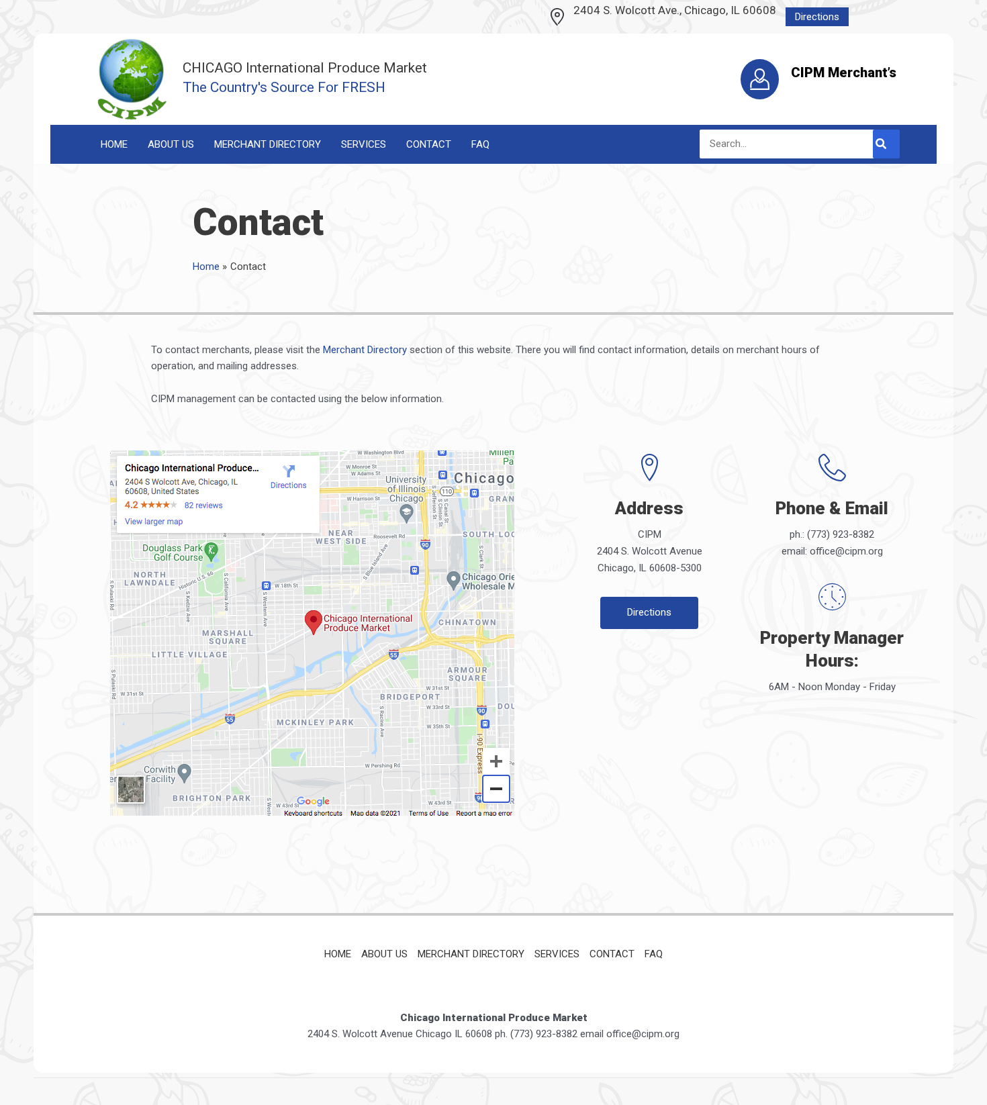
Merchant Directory (365, 350)
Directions (817, 17)
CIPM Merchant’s (843, 72)
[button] (649, 613)
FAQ (654, 954)
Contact (612, 954)
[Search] (886, 144)
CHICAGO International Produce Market (305, 68)
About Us (384, 954)
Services (556, 954)
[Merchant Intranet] (759, 79)
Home (337, 954)
